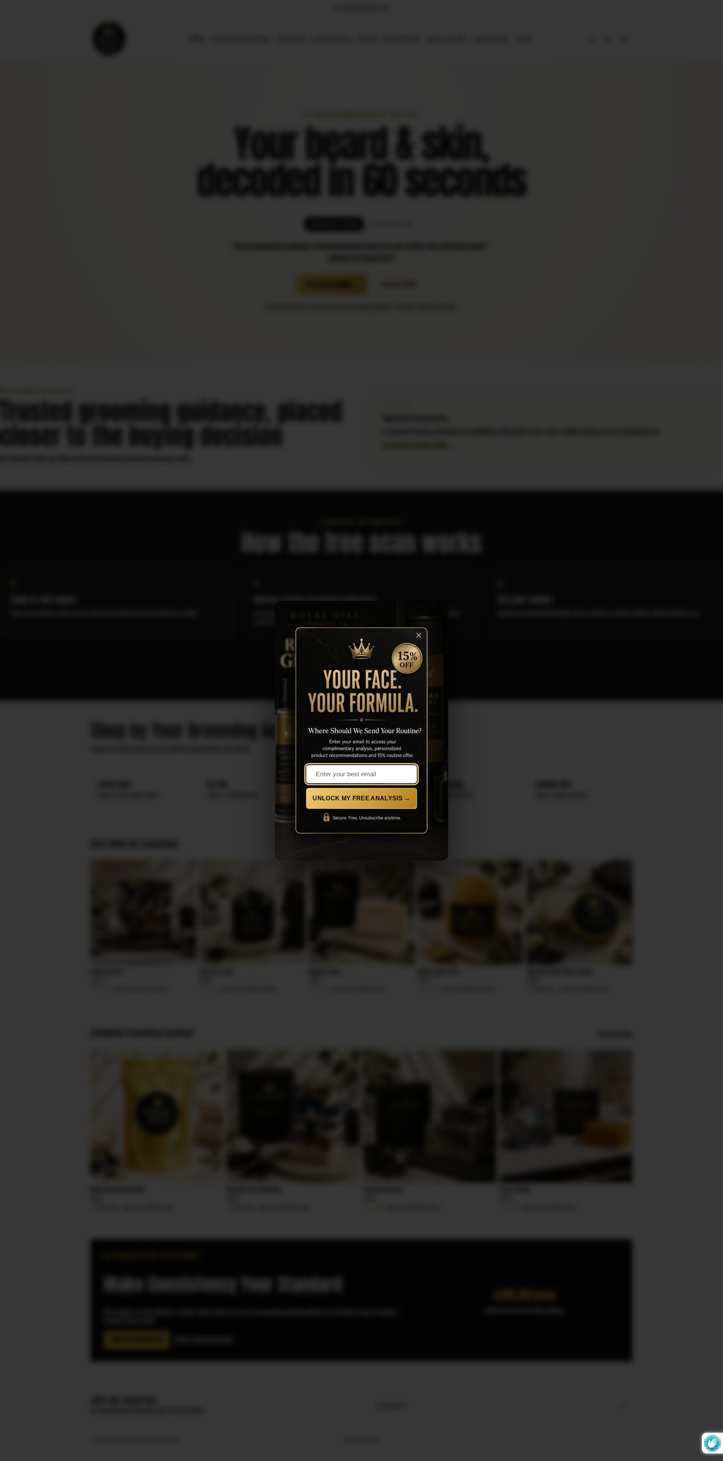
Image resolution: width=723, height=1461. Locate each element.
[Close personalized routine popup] (420, 638)
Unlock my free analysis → (361, 798)
